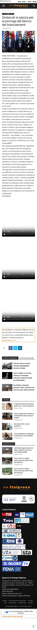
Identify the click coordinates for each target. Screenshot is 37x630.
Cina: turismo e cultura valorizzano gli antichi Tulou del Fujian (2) (23, 471)
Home (4, 11)
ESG (5, 603)
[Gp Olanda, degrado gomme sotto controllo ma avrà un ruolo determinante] (7, 387)
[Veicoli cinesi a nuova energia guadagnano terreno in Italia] (7, 365)
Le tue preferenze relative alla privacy (21, 612)
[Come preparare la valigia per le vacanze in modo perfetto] (7, 436)
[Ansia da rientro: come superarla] (7, 426)
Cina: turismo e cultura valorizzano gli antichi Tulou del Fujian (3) (23, 460)
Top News (11, 14)
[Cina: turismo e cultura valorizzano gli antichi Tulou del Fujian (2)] (7, 471)
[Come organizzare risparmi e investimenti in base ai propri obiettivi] (7, 416)
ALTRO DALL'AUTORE (27, 358)
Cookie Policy (22, 603)
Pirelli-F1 (5, 390)
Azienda (4, 601)
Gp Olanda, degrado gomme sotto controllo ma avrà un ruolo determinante (23, 387)
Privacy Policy (12, 603)
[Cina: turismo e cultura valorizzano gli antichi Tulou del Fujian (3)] (7, 460)
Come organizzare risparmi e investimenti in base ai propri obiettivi (24, 415)
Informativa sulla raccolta (13, 616)
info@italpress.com (9, 340)
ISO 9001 (30, 601)
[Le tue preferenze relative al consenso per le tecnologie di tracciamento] (33, 626)
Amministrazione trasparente (17, 601)
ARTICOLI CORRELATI (10, 358)
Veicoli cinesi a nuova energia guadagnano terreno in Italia (21, 365)
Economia (10, 11)
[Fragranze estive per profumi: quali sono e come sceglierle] (7, 406)
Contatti (30, 603)
